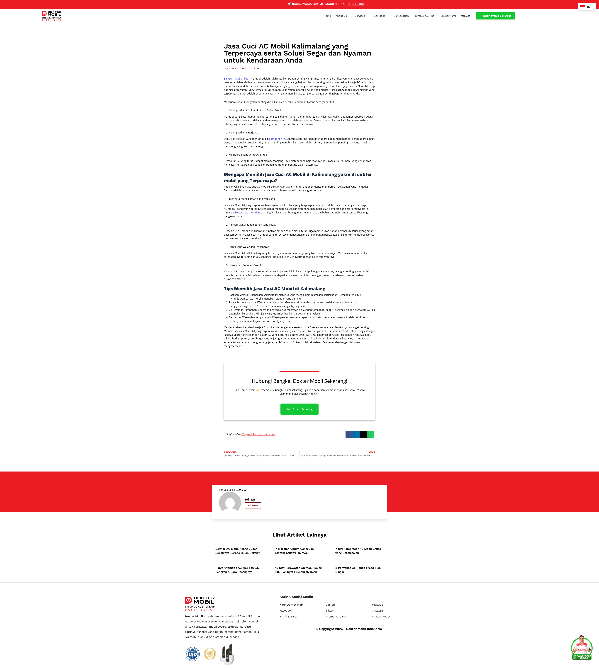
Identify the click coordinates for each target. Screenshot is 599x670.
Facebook (286, 610)
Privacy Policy (381, 616)
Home (327, 15)
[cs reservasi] (582, 648)
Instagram (378, 610)
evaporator (243, 212)
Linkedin (331, 604)
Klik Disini (328, 4)
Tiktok (330, 610)
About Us (341, 15)
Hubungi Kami (447, 15)
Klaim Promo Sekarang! (299, 409)
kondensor (257, 212)
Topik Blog (379, 15)
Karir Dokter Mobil (292, 604)
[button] (349, 434)
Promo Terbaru (336, 616)
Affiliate (465, 15)
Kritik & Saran (289, 616)
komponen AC (277, 138)
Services (360, 15)
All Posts (253, 505)
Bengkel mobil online (236, 78)
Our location (401, 15)
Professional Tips (424, 15)
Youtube (377, 604)
